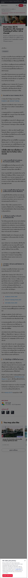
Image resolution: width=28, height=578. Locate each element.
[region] (13, 568)
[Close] (25, 560)
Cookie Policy (18, 569)
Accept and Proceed (7, 575)
